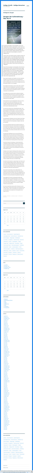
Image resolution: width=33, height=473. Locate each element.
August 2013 (6, 396)
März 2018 (6, 347)
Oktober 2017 (6, 353)
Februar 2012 (6, 418)
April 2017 (6, 361)
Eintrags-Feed (6, 266)
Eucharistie (6, 239)
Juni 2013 (5, 398)
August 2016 (6, 370)
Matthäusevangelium (19, 248)
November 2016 (7, 367)
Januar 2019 (6, 339)
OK (27, 472)
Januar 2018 (6, 350)
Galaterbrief (6, 241)
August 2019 (6, 331)
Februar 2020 (6, 325)
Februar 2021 (6, 317)
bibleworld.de (5, 467)
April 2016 (6, 375)
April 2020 (6, 323)
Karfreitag (21, 245)
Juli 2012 (5, 412)
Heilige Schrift (11, 243)
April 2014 (6, 387)
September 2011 (7, 424)
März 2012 (6, 417)
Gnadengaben (14, 241)
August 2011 (6, 425)
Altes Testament (10, 234)
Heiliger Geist (6, 243)
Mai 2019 (5, 335)
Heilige (19, 241)
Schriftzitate (6, 306)
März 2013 (6, 402)
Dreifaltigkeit (17, 237)
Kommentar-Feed (7, 267)
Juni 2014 (5, 385)
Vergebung (14, 254)
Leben (10, 450)
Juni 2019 (5, 334)
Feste (5, 301)
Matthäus (13, 248)
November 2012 (6, 407)
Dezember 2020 (7, 318)
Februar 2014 (6, 390)
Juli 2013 (5, 397)
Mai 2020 (5, 322)
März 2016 (6, 376)
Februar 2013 (6, 403)
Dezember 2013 (6, 392)
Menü (28, 5)
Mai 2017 (5, 359)
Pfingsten (10, 252)
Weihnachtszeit (20, 254)
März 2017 (6, 362)
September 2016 (7, 369)
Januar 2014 (6, 391)
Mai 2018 (5, 345)
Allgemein (6, 299)
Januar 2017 (6, 364)
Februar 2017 (6, 363)
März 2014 (6, 389)
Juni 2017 (5, 358)
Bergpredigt (12, 237)
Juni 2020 (5, 320)
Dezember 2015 (6, 380)
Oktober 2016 (6, 368)
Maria (5, 305)
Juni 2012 (5, 413)
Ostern (10, 250)
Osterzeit (14, 250)
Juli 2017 (5, 357)
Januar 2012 (6, 419)
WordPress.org (6, 268)
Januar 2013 (6, 404)
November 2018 (6, 341)
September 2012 (7, 409)
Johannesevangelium (15, 245)
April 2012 (6, 415)
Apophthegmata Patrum (8, 300)
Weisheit (5, 256)
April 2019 (6, 336)
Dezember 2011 (6, 420)
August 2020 (6, 319)
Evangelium (11, 239)
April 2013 (6, 401)
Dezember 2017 (6, 351)
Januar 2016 (6, 379)
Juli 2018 (5, 342)
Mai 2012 (5, 414)
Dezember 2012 (6, 406)
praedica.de (5, 465)
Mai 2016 (5, 374)
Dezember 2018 (6, 340)
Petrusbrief (5, 252)
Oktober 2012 (6, 408)
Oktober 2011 (6, 423)
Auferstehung (20, 439)
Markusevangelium (7, 248)
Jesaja (21, 243)
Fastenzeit (22, 239)
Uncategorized (6, 307)
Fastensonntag (16, 239)
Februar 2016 (6, 378)
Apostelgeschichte (7, 439)
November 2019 (7, 329)
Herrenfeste (17, 243)
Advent (5, 234)
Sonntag (10, 254)
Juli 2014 (5, 384)
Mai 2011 (5, 429)
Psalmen (19, 252)
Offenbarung (6, 250)
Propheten (15, 252)
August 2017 (6, 356)
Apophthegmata (17, 234)
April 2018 (6, 346)
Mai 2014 (5, 386)
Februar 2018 (6, 348)
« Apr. (8, 225)
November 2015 (6, 381)
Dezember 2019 (6, 328)
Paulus (18, 250)
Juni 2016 (5, 373)
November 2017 (6, 352)
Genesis (10, 241)
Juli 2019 (5, 333)
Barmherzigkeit (6, 237)
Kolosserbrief (6, 450)
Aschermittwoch (14, 439)
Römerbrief (6, 254)
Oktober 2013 (6, 395)
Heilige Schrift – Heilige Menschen (14, 5)
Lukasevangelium (15, 450)
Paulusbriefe (22, 250)
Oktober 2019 (6, 330)
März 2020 (6, 324)
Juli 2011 (5, 426)
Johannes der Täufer (7, 245)
